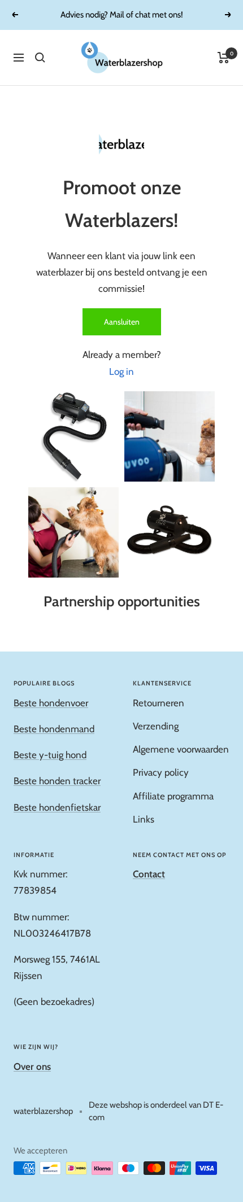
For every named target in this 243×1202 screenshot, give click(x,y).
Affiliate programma (173, 796)
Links (143, 819)
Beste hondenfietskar (57, 807)
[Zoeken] (40, 58)
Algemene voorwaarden (181, 749)
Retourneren (158, 703)
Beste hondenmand (54, 729)
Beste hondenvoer (51, 703)
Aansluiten (122, 322)
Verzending (156, 726)
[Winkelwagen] (223, 57)
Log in (121, 371)
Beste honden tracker (57, 780)
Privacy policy (161, 772)
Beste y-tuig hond (50, 754)
